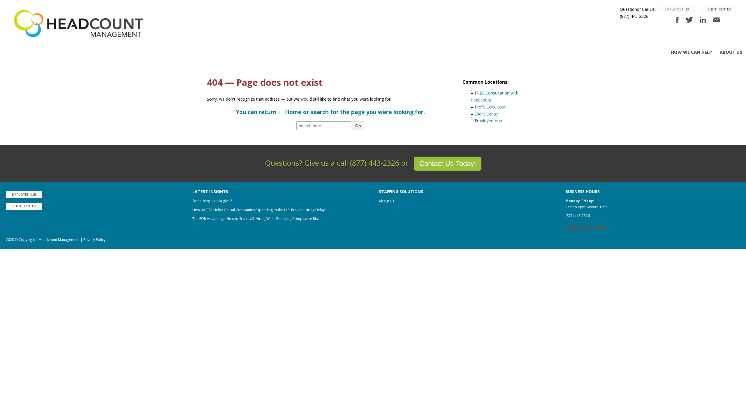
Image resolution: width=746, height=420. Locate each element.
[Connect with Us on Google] (593, 227)
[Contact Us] (716, 19)
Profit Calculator (490, 107)
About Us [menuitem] (731, 52)
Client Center (719, 9)
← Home (290, 112)
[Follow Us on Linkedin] (703, 19)
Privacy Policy (94, 239)
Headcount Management (59, 239)
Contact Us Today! (447, 163)
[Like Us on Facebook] (678, 19)
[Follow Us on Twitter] (690, 19)
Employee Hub (677, 9)
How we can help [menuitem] (691, 52)
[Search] (358, 125)
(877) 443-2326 (577, 215)
